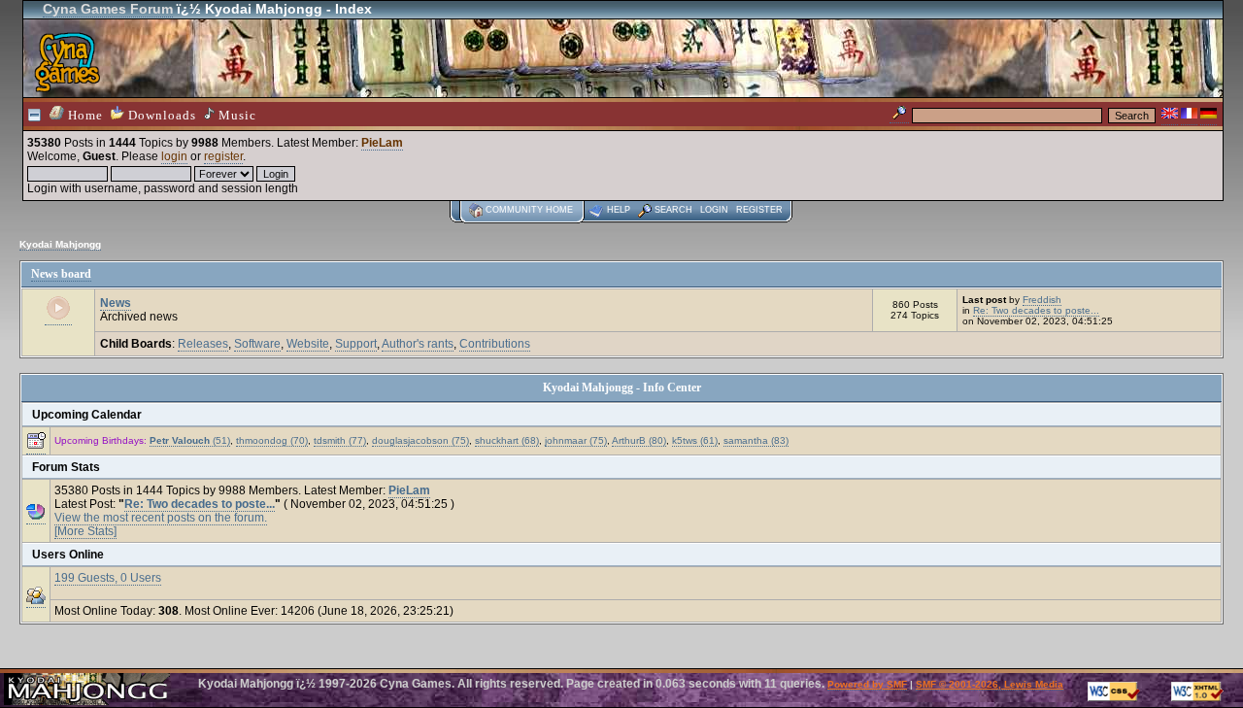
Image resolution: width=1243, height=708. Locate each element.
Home (83, 115)
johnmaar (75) (576, 440)
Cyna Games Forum (108, 9)
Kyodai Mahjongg (60, 244)
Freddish (1042, 299)
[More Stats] (85, 531)
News (115, 303)
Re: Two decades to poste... (1036, 310)
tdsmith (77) (340, 440)
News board (61, 274)
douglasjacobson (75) (420, 440)
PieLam (382, 143)
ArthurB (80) (639, 440)
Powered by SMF (867, 684)
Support (356, 344)
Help (618, 210)
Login (714, 210)
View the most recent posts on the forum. (160, 517)
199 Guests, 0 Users (107, 578)
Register (759, 210)
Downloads (160, 115)
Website (307, 344)
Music (235, 115)
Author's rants (418, 344)
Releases (203, 344)
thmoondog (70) (272, 440)
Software (257, 344)
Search (673, 210)
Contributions (494, 344)
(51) (190, 440)
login (174, 156)
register (223, 156)
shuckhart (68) (507, 440)
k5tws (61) (695, 440)
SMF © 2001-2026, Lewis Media (989, 684)
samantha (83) (756, 440)
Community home (529, 210)
